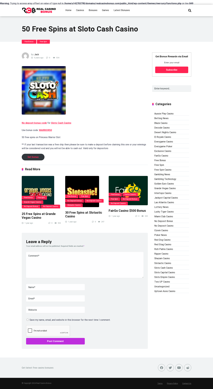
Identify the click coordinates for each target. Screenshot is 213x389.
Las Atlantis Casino (164, 202)
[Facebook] (161, 367)
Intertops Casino (162, 193)
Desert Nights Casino (165, 132)
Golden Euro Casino (164, 183)
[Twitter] (170, 367)
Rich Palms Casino (163, 249)
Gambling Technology (165, 179)
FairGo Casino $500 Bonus (127, 210)
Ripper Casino (161, 253)
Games (105, 10)
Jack (36, 54)
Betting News (161, 118)
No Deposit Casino (50, 206)
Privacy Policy (172, 383)
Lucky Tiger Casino (164, 211)
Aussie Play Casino (164, 113)
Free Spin (43, 42)
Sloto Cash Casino (61, 123)
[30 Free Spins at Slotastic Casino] (84, 191)
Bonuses (93, 10)
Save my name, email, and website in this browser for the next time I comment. (70, 320)
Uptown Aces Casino (164, 291)
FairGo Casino (130, 194)
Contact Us (186, 383)
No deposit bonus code (34, 123)
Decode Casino (162, 127)
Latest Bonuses (122, 10)
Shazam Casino (162, 258)
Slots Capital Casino (164, 272)
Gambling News (162, 174)
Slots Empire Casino (164, 277)
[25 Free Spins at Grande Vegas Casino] (41, 192)
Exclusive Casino (162, 151)
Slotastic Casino (74, 205)
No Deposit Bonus (31, 206)
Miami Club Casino (163, 216)
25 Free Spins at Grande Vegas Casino (39, 216)
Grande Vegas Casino (32, 202)
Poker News (160, 235)
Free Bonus (29, 42)
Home (68, 10)
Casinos (80, 10)
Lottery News (161, 207)
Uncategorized (161, 286)
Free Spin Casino (162, 169)
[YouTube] (179, 367)
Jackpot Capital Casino (166, 197)
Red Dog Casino (162, 239)
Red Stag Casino (162, 244)
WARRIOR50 (45, 130)
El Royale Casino (162, 137)
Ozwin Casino (161, 230)
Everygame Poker (163, 146)
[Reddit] (187, 367)
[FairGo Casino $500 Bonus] (128, 190)
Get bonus (33, 157)
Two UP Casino (162, 281)
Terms (160, 383)
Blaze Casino (161, 123)
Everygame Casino (163, 141)
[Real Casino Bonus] (39, 9)
